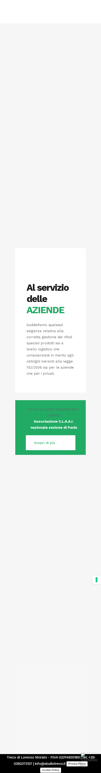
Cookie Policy (50, 770)
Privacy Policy (77, 763)
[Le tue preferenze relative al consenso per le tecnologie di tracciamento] (96, 579)
